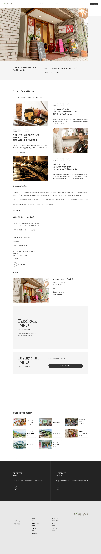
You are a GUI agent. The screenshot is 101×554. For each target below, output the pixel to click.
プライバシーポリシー (23, 544)
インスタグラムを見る (66, 366)
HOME (14, 459)
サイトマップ (31, 544)
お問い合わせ (94, 4)
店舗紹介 (20, 459)
